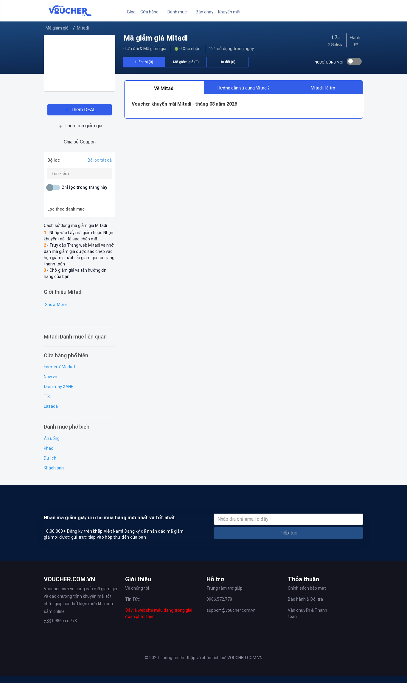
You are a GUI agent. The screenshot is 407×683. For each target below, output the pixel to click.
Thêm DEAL (83, 109)
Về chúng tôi (137, 588)
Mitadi (83, 28)
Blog (131, 12)
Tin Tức (132, 599)
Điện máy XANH (59, 386)
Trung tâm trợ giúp (224, 588)
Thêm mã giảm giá (83, 126)
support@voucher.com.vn (231, 610)
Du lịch (50, 458)
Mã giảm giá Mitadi (155, 38)
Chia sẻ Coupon (80, 142)
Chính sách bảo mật (307, 588)
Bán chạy (204, 12)
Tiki (47, 396)
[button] (151, 12)
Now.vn (50, 376)
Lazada (51, 406)
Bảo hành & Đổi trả (305, 599)
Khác (48, 448)
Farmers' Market (59, 366)
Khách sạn (54, 468)
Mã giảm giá (57, 28)
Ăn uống (52, 438)
